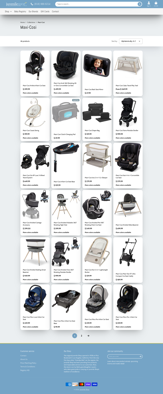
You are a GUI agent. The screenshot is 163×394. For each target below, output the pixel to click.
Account (149, 4)
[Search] (139, 4)
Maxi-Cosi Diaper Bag (97, 119)
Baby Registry (20, 11)
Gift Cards (45, 11)
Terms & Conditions (27, 366)
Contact (55, 11)
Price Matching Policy (28, 363)
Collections (31, 22)
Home (22, 22)
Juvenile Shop (84, 389)
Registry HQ (24, 370)
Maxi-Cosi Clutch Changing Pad (66, 119)
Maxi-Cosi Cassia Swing (35, 119)
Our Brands (33, 11)
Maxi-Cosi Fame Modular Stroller (128, 119)
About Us (23, 359)
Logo (16, 4)
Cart (156, 4)
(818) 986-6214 (42, 4)
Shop (7, 11)
